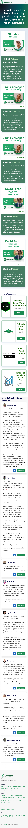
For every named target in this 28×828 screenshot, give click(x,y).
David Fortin (13, 189)
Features (8, 786)
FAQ (8, 795)
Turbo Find (19, 815)
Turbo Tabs (4, 815)
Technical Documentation (7, 797)
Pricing (7, 788)
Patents (3, 809)
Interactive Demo (16, 786)
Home (3, 786)
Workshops (4, 790)
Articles (3, 795)
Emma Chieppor (13, 87)
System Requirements (16, 795)
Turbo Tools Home (10, 817)
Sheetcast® (5, 824)
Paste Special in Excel (14, 799)
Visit (18, 313)
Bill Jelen (13, 34)
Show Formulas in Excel (11, 800)
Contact (11, 790)
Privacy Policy (10, 809)
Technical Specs (15, 788)
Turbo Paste (11, 815)
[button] (13, 46)
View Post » (21, 470)
